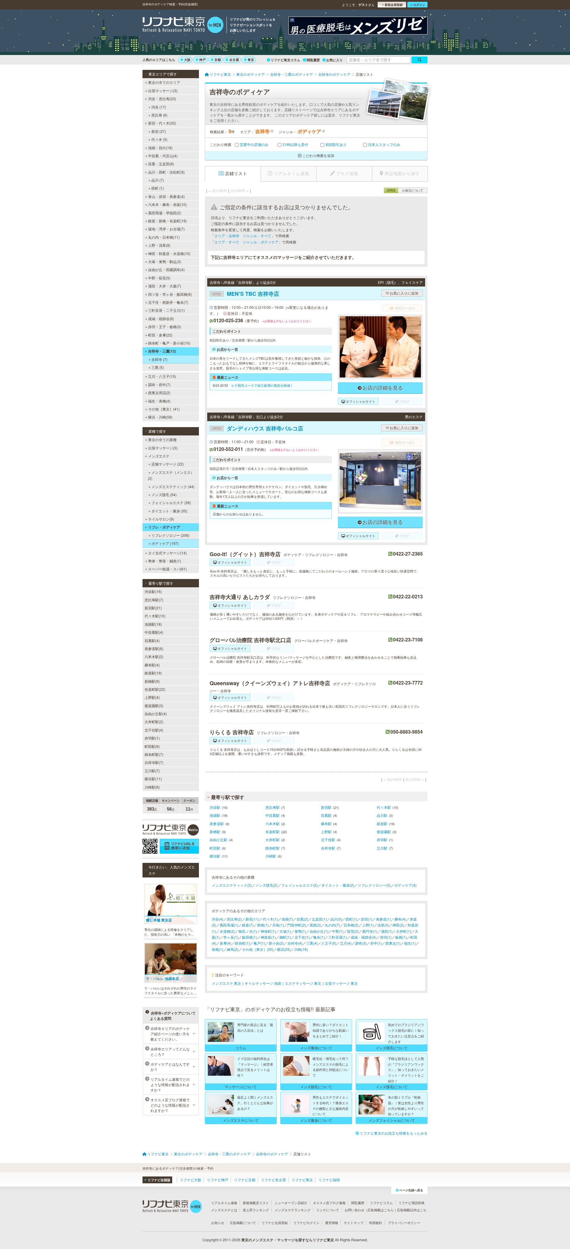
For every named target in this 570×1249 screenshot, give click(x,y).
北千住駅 (328, 839)
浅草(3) (383, 924)
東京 (251, 59)
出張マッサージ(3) (163, 90)
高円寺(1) (369, 931)
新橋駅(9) (152, 681)
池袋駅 (215, 815)
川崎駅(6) (152, 786)
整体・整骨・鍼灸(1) (164, 560)
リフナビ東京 (302, 1179)
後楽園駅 (384, 831)
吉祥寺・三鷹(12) (162, 351)
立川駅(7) (152, 770)
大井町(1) (403, 931)
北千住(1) (302, 937)
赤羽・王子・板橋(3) (164, 326)
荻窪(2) (353, 931)
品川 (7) (157, 180)
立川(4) (346, 943)
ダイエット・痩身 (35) (169, 510)
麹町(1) (285, 937)
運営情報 (331, 1222)
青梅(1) (217, 949)
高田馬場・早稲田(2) (164, 212)
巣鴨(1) (300, 931)
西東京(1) (392, 943)
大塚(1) (285, 931)
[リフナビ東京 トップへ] (183, 25)
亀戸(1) (259, 943)
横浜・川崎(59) (160, 416)
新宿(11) (252, 918)
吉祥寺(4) (295, 943)
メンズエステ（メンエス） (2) (171, 475)
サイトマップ (353, 1222)
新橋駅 (215, 831)
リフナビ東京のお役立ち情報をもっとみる (394, 1132)
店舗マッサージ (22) (167, 463)
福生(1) (410, 943)
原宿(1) (366, 918)
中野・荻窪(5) (159, 277)
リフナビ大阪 (190, 1179)
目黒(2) (302, 918)
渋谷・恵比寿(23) (162, 98)
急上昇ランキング (256, 1209)
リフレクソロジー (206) (170, 535)
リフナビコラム (381, 1202)
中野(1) (337, 931)
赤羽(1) (386, 937)
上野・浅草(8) (159, 245)
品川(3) (336, 918)
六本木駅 (272, 823)
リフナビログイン (306, 1222)
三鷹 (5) (157, 367)
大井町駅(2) (154, 721)
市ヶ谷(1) (230, 937)
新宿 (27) (158, 131)
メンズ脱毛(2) (266, 885)
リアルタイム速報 (224, 1202)
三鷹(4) (312, 943)
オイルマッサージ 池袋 (263, 983)
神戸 (202, 59)
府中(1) (376, 943)
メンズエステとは (224, 1209)
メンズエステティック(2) (232, 885)
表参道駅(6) (154, 648)
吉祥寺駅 (328, 847)
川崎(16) (301, 949)
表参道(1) (383, 918)
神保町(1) (268, 931)
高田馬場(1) (229, 924)
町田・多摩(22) (160, 334)
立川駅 (382, 847)
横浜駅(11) (153, 778)
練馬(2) (232, 949)
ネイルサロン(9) (161, 518)
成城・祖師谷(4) (363, 937)
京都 (217, 59)
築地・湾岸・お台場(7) (166, 228)
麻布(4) (400, 918)
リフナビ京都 (244, 1179)
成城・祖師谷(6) (161, 318)
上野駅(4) (152, 697)
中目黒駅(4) (154, 632)
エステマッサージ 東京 (303, 983)
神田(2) (398, 924)
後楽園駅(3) (154, 705)
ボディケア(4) (405, 885)
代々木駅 (384, 807)
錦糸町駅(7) (154, 754)
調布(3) (361, 943)
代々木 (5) (159, 139)
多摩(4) (225, 943)
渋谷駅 (215, 807)
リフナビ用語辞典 (411, 1202)
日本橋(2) (351, 924)
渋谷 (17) (158, 106)
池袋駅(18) (153, 624)
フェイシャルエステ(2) (299, 885)
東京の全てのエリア (164, 82)
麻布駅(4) (152, 664)
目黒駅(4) (152, 640)
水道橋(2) (227, 931)
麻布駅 (326, 823)
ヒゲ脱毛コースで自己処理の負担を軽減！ (262, 385)
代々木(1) (270, 918)
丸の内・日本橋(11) (164, 237)
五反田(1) (319, 918)
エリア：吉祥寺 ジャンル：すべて (242, 235)
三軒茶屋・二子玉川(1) (166, 310)
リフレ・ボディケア (164, 527)
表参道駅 (217, 823)
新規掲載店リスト (256, 1202)
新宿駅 (326, 807)
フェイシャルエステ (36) (171, 502)
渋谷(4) (217, 918)
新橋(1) (263, 924)
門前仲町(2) (296, 924)
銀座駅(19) (153, 672)
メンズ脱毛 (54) (164, 494)
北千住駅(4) (154, 729)
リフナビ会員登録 (275, 1222)
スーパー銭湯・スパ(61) (167, 568)
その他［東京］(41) (164, 408)
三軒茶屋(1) (337, 937)
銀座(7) (248, 924)
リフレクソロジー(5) (374, 885)
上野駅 (326, 831)
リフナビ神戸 (217, 1179)
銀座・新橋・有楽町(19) (167, 220)
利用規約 (375, 1222)
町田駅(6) (152, 746)
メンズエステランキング (293, 1209)
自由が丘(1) (319, 931)
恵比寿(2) (234, 918)
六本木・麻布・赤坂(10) (167, 204)
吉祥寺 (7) (159, 359)
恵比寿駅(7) (154, 599)
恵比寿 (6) (159, 114)
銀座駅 (382, 823)
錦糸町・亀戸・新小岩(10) (169, 342)
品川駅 (382, 815)
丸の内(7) (332, 924)
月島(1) (278, 924)
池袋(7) (287, 918)
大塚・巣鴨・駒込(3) (164, 261)
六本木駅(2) (154, 656)
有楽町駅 (272, 831)
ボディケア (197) (165, 543)
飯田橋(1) (249, 937)
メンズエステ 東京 (226, 983)
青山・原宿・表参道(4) (166, 196)
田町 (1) (157, 188)
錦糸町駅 (272, 847)
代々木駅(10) (155, 615)
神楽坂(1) (268, 937)
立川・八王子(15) (162, 376)
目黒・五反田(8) (161, 163)
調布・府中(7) (159, 384)
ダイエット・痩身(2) (337, 885)
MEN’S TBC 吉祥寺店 (245, 294)
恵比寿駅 (272, 807)
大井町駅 (272, 839)
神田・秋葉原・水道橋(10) (169, 253)
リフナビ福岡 (329, 1179)
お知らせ (217, 1222)
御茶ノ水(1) (247, 931)
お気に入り (334, 60)
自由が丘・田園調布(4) (166, 269)
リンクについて (327, 1209)
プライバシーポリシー (404, 1222)
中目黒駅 (272, 815)
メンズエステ (159, 455)
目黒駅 (326, 815)
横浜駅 (215, 855)
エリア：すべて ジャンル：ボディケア (246, 241)
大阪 (187, 59)
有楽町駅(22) (155, 689)
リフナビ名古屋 (273, 1179)
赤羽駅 (382, 839)
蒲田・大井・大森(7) (164, 285)
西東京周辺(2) (159, 392)
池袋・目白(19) (160, 147)
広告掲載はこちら (381, 1209)
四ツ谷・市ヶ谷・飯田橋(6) (170, 294)
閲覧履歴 (313, 60)
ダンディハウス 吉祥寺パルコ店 (257, 428)
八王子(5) (328, 943)
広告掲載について (243, 1222)
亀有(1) (319, 937)
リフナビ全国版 (159, 1180)
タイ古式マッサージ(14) (167, 552)
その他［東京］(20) (257, 949)
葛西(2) (315, 924)
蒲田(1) (386, 931)
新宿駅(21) (153, 607)
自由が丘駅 (218, 839)
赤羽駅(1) (152, 737)
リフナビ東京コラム (285, 60)
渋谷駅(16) (153, 591)
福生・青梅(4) (159, 400)
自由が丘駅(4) (156, 713)
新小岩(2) (276, 943)
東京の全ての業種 (162, 439)
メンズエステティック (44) (172, 486)
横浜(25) (284, 949)
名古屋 (234, 59)
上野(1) (368, 924)
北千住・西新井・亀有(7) (168, 302)
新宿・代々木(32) (162, 122)
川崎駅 (270, 855)
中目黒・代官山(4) (163, 155)
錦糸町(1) (242, 943)
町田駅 (215, 847)
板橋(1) (401, 937)
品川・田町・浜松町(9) (166, 171)
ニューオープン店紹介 (291, 1202)
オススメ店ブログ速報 (329, 1202)
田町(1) (351, 918)
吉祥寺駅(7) (154, 762)
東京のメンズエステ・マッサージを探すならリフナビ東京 (287, 1239)
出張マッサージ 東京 (341, 983)
